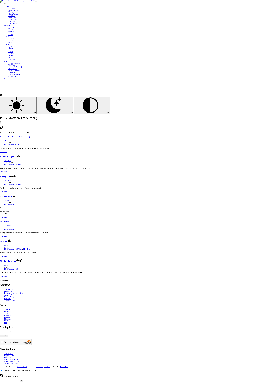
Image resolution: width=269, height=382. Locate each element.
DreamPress (64, 367)
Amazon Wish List (10, 301)
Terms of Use (8, 295)
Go (21, 381)
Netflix (17, 145)
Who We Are (8, 289)
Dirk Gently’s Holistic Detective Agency (17, 137)
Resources (7, 299)
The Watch (4, 221)
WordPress (39, 367)
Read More (3, 152)
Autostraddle (8, 354)
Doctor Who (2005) (8, 157)
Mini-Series (8, 245)
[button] (1, 96)
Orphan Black (6, 196)
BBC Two (26, 249)
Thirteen (3, 241)
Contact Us (8, 291)
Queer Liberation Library (12, 361)
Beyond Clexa (9, 356)
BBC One (18, 164)
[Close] (5, 3)
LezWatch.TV (22, 367)
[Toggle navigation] (36, 1)
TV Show (7, 141)
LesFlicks (7, 357)
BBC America (9, 145)
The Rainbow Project (11, 363)
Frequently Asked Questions (13, 293)
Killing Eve (5, 176)
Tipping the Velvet (8, 261)
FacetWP (47, 367)
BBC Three (18, 249)
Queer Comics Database (12, 359)
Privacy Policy (9, 297)
